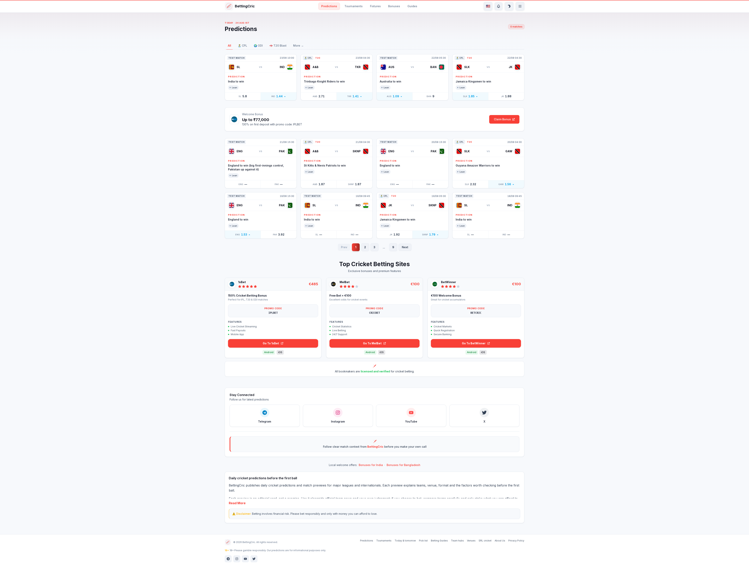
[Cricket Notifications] (498, 6)
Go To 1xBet (271, 343)
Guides (412, 6)
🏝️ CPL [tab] (242, 45)
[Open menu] (520, 6)
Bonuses (394, 6)
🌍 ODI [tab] (258, 45)
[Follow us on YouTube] (245, 558)
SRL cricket (485, 540)
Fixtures (375, 6)
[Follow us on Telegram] (228, 558)
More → (298, 45)
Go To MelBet (372, 343)
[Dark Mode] (509, 6)
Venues (471, 540)
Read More (237, 503)
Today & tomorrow (405, 540)
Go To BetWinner (473, 343)
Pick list (423, 540)
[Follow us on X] (253, 558)
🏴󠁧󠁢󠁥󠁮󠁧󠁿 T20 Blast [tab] (278, 45)
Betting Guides (439, 540)
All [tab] (229, 45)
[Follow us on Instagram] (236, 558)
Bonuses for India (371, 465)
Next (405, 247)
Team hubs (457, 540)
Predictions (329, 6)
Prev (344, 247)
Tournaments (353, 6)
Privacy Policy (516, 540)
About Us (500, 540)
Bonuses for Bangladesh (403, 465)
